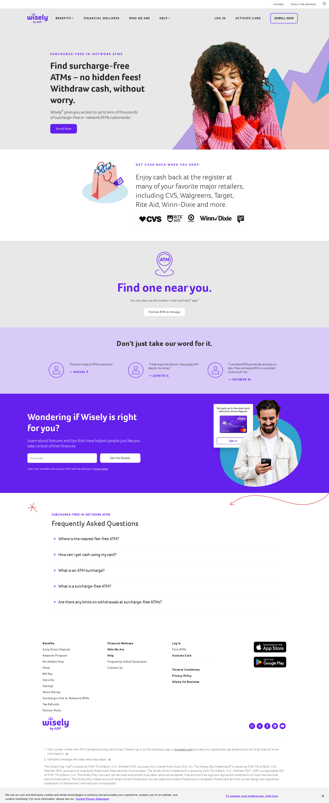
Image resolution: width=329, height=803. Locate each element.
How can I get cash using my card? (87, 554)
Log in (220, 18)
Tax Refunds (51, 704)
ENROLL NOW (284, 18)
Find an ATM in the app (164, 312)
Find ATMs (179, 649)
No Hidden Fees (53, 662)
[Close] (323, 796)
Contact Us (115, 668)
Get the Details (120, 458)
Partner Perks (52, 710)
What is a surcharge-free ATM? (84, 586)
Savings (48, 686)
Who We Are (139, 18)
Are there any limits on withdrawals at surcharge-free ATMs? (110, 602)
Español (279, 4)
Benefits (63, 18)
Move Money (52, 692)
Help (164, 18)
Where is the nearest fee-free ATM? (88, 538)
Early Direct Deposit (56, 649)
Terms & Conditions (186, 670)
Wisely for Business (304, 4)
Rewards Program (55, 655)
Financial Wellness (102, 18)
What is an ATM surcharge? (81, 570)
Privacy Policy (182, 676)
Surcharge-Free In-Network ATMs (66, 698)
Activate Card (248, 18)
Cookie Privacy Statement (92, 798)
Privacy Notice (100, 469)
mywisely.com (183, 749)
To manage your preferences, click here (252, 795)
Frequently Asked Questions (127, 662)
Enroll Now (63, 129)
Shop (46, 668)
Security (48, 680)
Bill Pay (48, 674)
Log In (176, 643)
